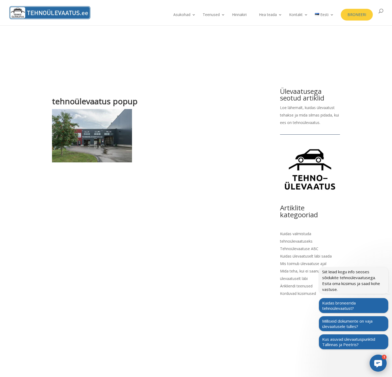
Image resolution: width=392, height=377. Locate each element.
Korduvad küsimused (298, 293)
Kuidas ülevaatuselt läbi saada (306, 256)
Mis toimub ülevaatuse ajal (303, 263)
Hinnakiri (239, 15)
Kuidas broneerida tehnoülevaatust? (339, 305)
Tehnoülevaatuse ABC (299, 248)
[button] (378, 363)
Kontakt (296, 15)
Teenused (211, 15)
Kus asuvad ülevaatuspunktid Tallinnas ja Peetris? (348, 341)
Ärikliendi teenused (296, 285)
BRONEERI (356, 14)
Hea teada (268, 15)
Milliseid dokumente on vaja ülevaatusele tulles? (347, 323)
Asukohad (181, 15)
